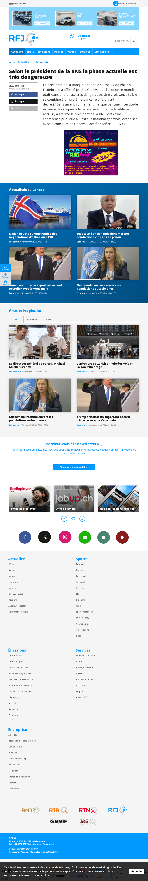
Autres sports (82, 630)
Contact (12, 782)
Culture (12, 588)
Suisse (11, 570)
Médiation (13, 771)
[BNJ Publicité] (29, 810)
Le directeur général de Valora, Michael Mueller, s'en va (37, 365)
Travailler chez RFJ (17, 758)
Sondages (13, 709)
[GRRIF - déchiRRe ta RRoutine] (58, 821)
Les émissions (15, 655)
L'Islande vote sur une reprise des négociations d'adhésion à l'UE (33, 235)
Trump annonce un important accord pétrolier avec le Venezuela (35, 287)
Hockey (79, 570)
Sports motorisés (84, 612)
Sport (30, 51)
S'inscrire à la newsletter (74, 467)
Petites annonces (84, 679)
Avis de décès (82, 697)
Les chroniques (15, 661)
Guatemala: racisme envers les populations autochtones (99, 287)
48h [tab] (16, 319)
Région (11, 564)
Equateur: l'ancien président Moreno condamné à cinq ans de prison (103, 235)
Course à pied (83, 624)
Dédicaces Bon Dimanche (20, 679)
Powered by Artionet (19, 852)
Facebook (25, 537)
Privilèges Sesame (84, 667)
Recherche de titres (18, 667)
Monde (11, 576)
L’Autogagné (14, 697)
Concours (13, 715)
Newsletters (85, 537)
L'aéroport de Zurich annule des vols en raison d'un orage (105, 365)
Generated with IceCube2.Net (44, 852)
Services (85, 51)
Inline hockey (82, 617)
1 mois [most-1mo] (47, 319)
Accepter (137, 871)
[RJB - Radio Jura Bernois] (58, 810)
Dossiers (12, 600)
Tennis (79, 606)
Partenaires (14, 764)
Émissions (44, 51)
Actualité (17, 51)
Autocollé (13, 703)
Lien (17, 108)
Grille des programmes (19, 673)
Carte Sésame (15, 746)
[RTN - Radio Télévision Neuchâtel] (88, 810)
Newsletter (13, 788)
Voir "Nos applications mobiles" (75, 498)
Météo (79, 673)
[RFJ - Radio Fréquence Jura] (117, 810)
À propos (12, 735)
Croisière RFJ (102, 51)
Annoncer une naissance (20, 685)
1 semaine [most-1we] (32, 319)
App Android (122, 537)
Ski (77, 594)
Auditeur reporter (17, 606)
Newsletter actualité (18, 612)
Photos (59, 51)
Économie (42, 62)
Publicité (12, 752)
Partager (19, 94)
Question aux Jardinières (20, 691)
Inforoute (80, 685)
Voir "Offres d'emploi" (31, 498)
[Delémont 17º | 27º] (72, 33)
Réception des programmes (22, 741)
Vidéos (71, 51)
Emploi (79, 691)
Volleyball (80, 582)
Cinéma (80, 661)
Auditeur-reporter (127, 3)
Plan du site (48, 844)
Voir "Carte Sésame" (120, 498)
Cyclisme (80, 588)
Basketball (81, 576)
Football (80, 564)
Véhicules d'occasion (86, 655)
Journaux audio (15, 594)
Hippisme (80, 600)
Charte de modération (19, 776)
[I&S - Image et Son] (88, 821)
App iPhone (103, 537)
